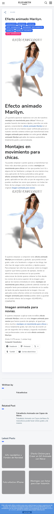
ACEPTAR (27, 512)
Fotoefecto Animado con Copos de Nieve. (32, 414)
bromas (22, 24)
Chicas (31, 24)
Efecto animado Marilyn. (23, 19)
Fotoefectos (21, 392)
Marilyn (10, 31)
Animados (11, 24)
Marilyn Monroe (24, 31)
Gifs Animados (13, 27)
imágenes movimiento (33, 27)
